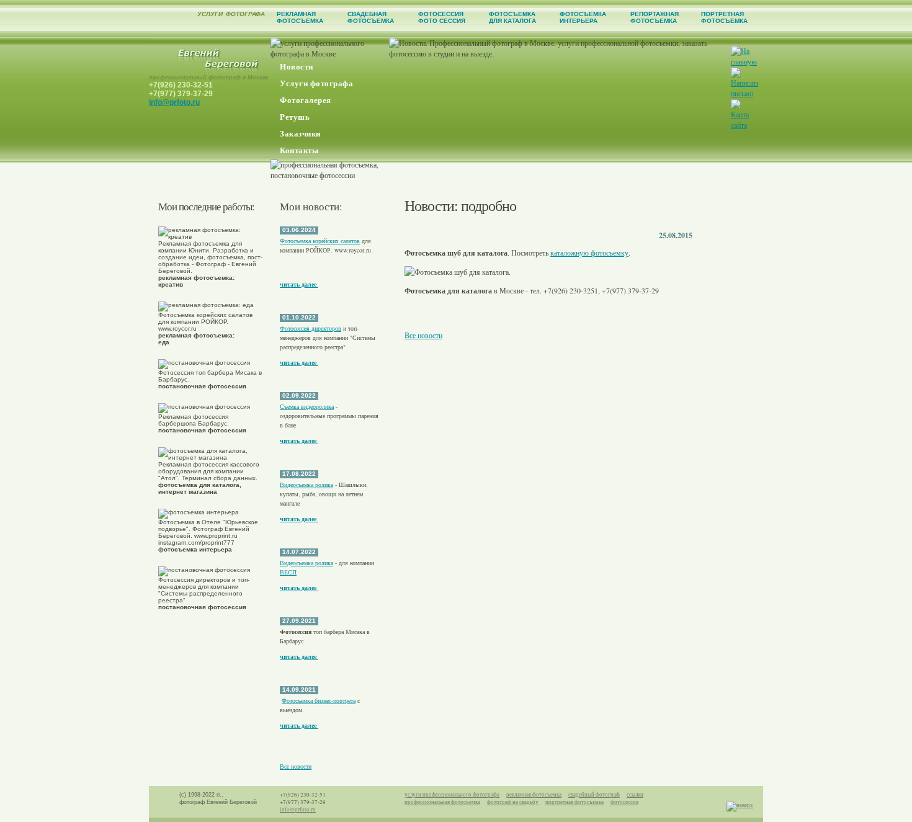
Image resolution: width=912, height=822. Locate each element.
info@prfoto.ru (174, 102)
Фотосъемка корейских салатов (320, 240)
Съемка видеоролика (307, 406)
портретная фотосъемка (574, 802)
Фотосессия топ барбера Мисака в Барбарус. (210, 379)
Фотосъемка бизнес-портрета (318, 700)
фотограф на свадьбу (513, 802)
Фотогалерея (305, 100)
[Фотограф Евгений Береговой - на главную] (209, 71)
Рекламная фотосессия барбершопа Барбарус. (202, 423)
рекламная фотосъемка (533, 794)
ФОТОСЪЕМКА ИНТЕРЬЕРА (583, 17)
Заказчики (300, 133)
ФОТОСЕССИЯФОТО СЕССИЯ (441, 17)
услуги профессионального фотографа (452, 794)
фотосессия (624, 802)
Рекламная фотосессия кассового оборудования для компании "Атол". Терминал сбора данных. (208, 478)
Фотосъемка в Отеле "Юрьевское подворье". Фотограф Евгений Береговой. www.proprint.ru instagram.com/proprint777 (208, 536)
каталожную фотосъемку (589, 252)
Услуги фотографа (316, 83)
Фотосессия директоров (310, 328)
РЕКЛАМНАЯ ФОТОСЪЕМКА (300, 17)
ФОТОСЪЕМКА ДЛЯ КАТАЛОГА (512, 17)
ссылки (635, 794)
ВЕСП (288, 572)
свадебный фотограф (594, 794)
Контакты (299, 150)
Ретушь (295, 117)
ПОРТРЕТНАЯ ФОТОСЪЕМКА (724, 17)
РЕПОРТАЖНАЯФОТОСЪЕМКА (654, 17)
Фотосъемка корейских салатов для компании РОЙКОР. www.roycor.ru (205, 328)
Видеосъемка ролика (306, 484)
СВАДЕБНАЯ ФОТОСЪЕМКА (370, 17)
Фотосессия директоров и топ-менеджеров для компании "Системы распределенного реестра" (203, 593)
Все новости (295, 766)
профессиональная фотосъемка (442, 802)
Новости (296, 66)
